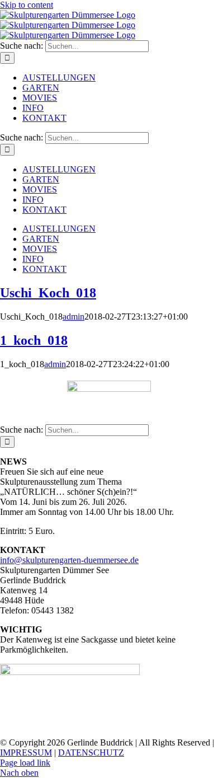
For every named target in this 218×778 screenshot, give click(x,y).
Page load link (25, 762)
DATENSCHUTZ (91, 752)
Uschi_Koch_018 (48, 292)
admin (73, 316)
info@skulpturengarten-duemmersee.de (69, 560)
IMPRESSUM (26, 752)
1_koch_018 (34, 340)
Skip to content (26, 5)
